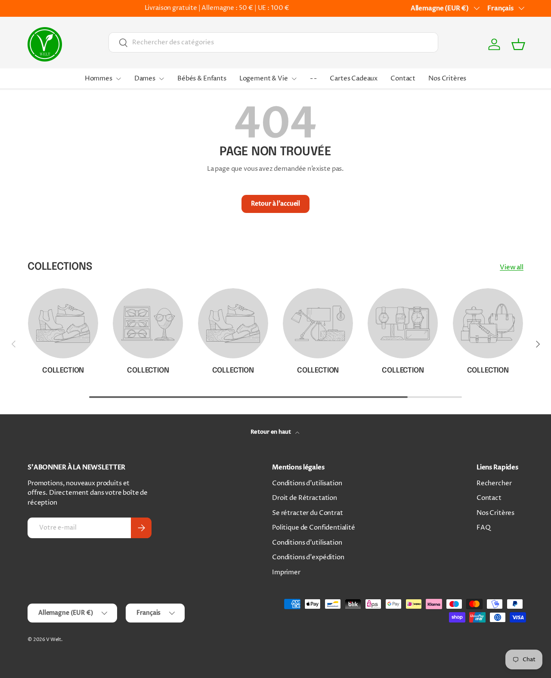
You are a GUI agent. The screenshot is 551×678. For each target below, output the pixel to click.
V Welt (53, 639)
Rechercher (494, 483)
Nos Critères (447, 78)
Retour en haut (271, 432)
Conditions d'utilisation (307, 483)
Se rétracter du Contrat (307, 513)
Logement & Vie (263, 78)
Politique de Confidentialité (313, 527)
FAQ (484, 527)
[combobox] (273, 42)
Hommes (98, 78)
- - (313, 78)
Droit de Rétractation (304, 497)
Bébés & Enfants (201, 78)
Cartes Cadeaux (354, 78)
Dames (144, 78)
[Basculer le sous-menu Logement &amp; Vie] (294, 79)
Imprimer (286, 572)
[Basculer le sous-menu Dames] (161, 79)
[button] (518, 44)
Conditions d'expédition (308, 557)
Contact (402, 78)
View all (511, 267)
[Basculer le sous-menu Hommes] (118, 79)
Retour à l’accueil (275, 204)
